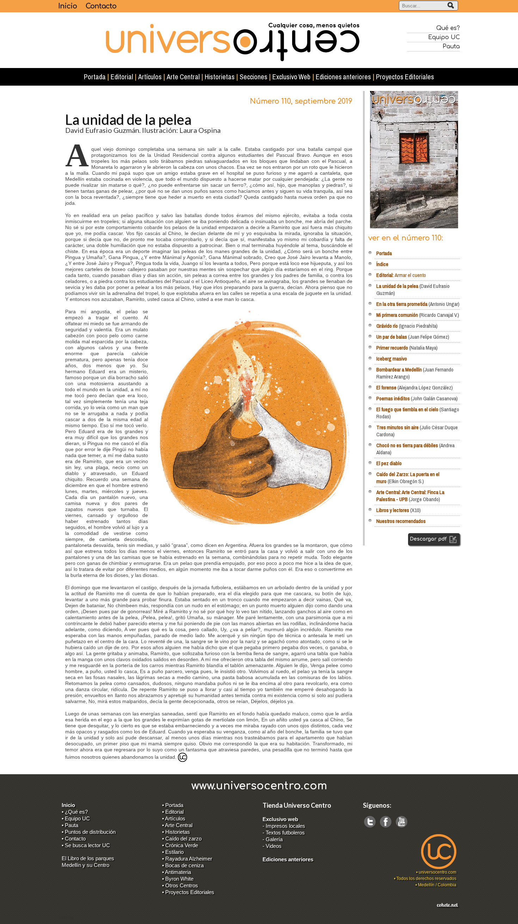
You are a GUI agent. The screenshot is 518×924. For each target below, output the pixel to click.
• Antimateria (176, 872)
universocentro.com (437, 872)
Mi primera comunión (397, 315)
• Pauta (70, 825)
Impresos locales (285, 826)
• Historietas (176, 832)
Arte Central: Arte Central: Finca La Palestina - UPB (410, 495)
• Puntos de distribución (89, 832)
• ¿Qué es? (75, 812)
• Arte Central (177, 825)
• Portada (172, 805)
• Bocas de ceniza (183, 865)
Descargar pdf (429, 539)
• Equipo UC (76, 818)
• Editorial (173, 812)
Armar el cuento (401, 275)
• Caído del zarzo (182, 839)
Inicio (67, 6)
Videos (274, 846)
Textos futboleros (285, 833)
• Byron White (177, 879)
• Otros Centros (180, 885)
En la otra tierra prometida (401, 304)
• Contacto (74, 839)
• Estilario (173, 852)
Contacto (101, 6)
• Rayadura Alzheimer (187, 859)
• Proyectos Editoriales (188, 892)
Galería (274, 839)
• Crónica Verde (180, 845)
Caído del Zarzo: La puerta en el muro (407, 477)
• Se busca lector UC (86, 845)
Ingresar (66, 917)
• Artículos (173, 818)
